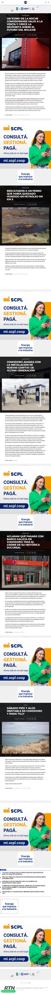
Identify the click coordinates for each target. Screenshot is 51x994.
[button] (8, 991)
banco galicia (16, 632)
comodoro (15, 115)
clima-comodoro (17, 788)
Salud (31, 988)
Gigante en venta (24, 115)
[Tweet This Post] (30, 35)
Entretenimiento (28, 987)
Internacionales (35, 987)
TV (43, 988)
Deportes (22, 987)
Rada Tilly (27, 988)
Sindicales (35, 988)
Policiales (19, 988)
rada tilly (29, 788)
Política (23, 988)
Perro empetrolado (23, 274)
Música (46, 987)
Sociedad (40, 988)
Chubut (17, 987)
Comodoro (42, 987)
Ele (19, 115)
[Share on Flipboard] (33, 35)
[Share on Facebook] (27, 35)
